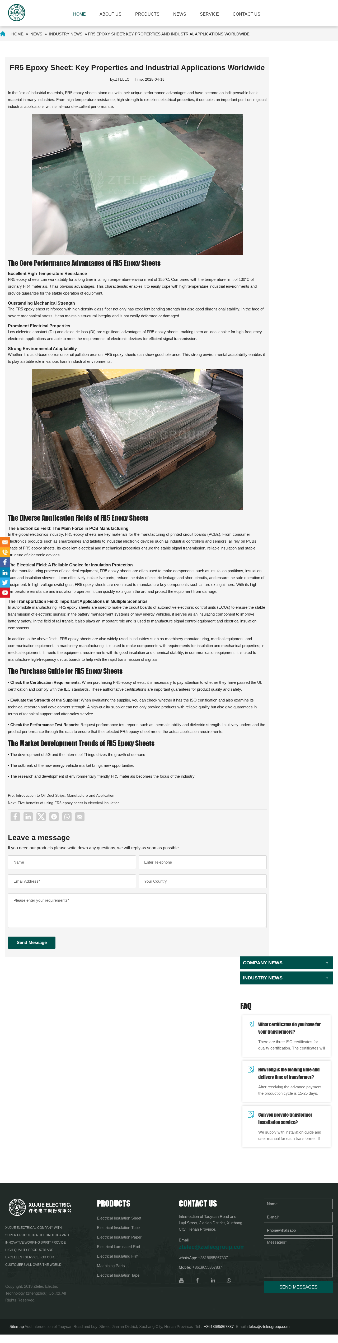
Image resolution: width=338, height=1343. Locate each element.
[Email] (79, 816)
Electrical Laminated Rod (118, 1246)
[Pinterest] (54, 816)
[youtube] (181, 1280)
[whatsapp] (67, 816)
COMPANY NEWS (263, 962)
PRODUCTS (147, 14)
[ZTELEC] (17, 12)
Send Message (32, 942)
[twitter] (41, 816)
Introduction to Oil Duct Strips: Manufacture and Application (65, 795)
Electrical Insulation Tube (118, 1227)
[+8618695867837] (5, 552)
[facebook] (15, 816)
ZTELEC (122, 79)
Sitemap (17, 1326)
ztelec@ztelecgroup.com (211, 1247)
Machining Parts (111, 1265)
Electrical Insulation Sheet (119, 1218)
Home (79, 14)
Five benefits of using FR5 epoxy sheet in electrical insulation (69, 803)
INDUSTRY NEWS (65, 34)
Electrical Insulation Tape (118, 1275)
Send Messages (298, 1287)
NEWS (179, 14)
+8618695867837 (213, 1257)
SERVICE (209, 14)
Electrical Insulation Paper (119, 1237)
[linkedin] (28, 816)
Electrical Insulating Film (118, 1256)
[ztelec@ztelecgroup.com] (5, 542)
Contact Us (246, 14)
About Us (110, 14)
